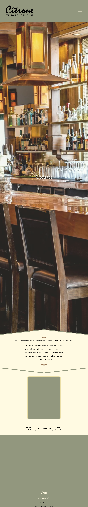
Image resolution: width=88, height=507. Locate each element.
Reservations (44, 429)
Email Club (58, 428)
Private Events (30, 428)
